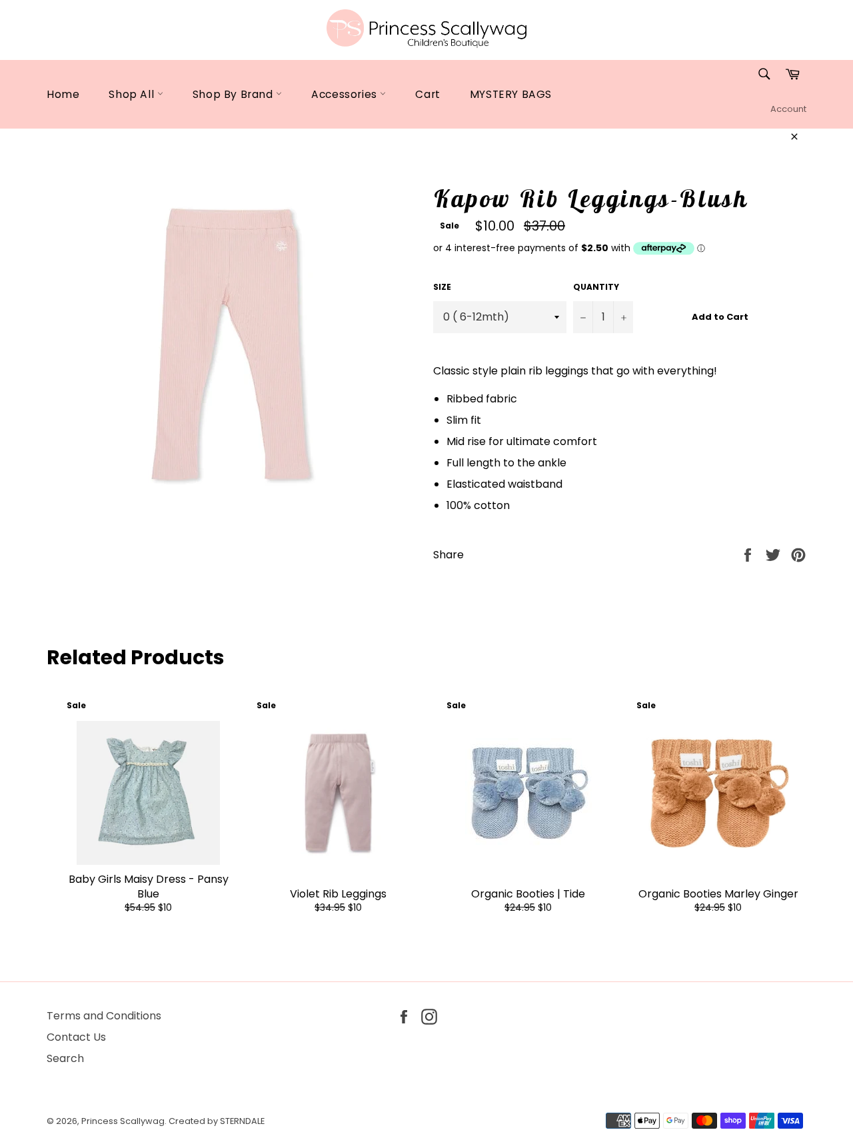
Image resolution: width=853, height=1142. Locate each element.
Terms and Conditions (104, 1015)
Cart (427, 94)
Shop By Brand (234, 94)
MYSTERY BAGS (511, 94)
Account (788, 109)
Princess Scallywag (123, 1121)
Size (442, 287)
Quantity (596, 287)
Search (65, 1058)
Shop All (133, 94)
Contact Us (76, 1037)
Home (63, 94)
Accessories (345, 94)
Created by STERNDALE (217, 1121)
